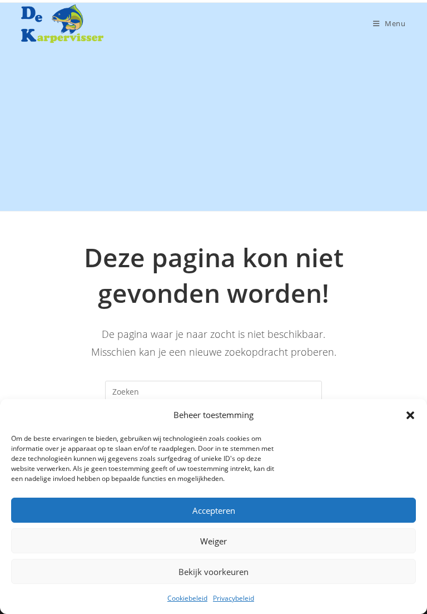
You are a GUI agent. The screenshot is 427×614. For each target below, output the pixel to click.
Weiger (213, 541)
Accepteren (213, 510)
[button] (410, 415)
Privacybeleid (233, 598)
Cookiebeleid (187, 598)
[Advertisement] (213, 127)
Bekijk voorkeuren (213, 571)
